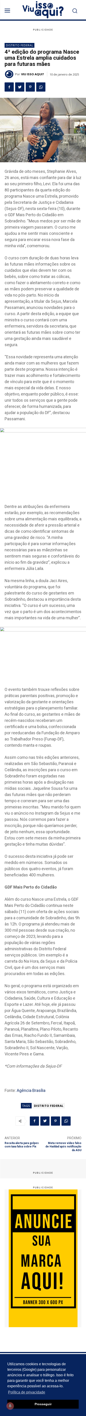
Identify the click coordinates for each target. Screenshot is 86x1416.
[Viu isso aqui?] (10, 74)
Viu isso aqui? (32, 74)
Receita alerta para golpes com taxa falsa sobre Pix (22, 1144)
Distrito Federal (19, 45)
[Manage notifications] (10, 1406)
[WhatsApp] (40, 87)
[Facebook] (9, 87)
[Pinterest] (30, 87)
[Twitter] (19, 87)
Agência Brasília (31, 1090)
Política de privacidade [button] (26, 1392)
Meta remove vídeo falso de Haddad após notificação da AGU (63, 1146)
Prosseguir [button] (43, 1404)
